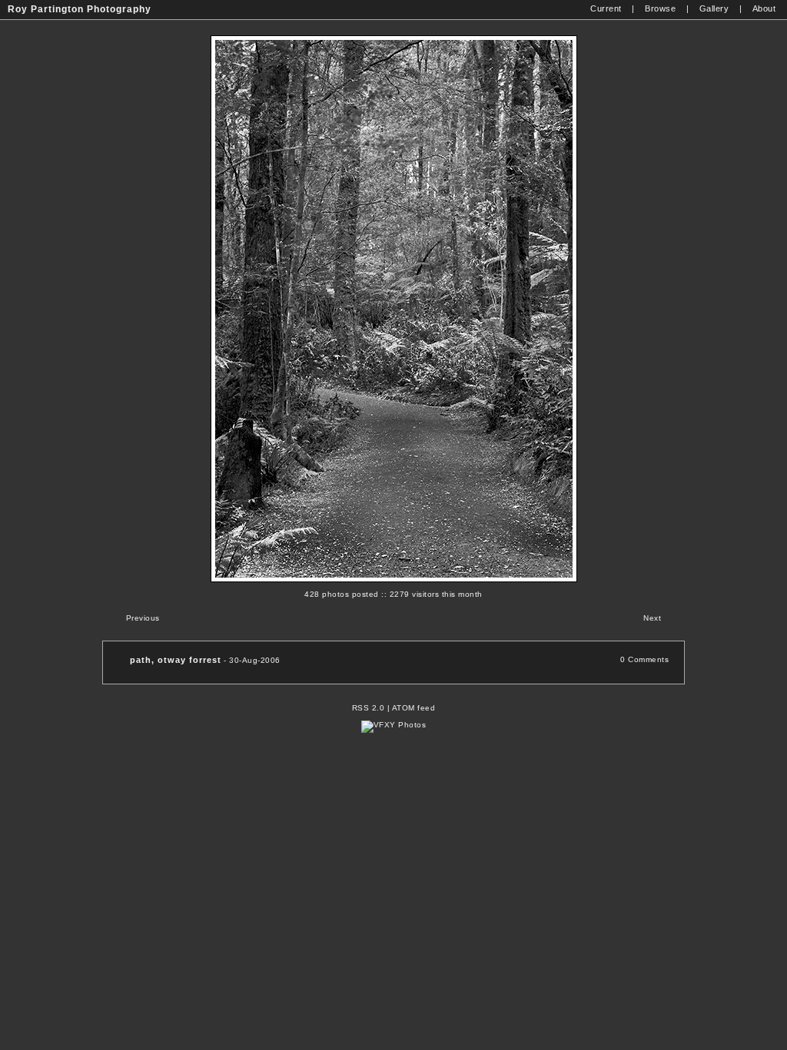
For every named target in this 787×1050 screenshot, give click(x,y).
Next (652, 618)
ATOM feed (414, 708)
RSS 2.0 (368, 708)
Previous (143, 618)
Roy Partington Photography (79, 9)
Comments (648, 659)
